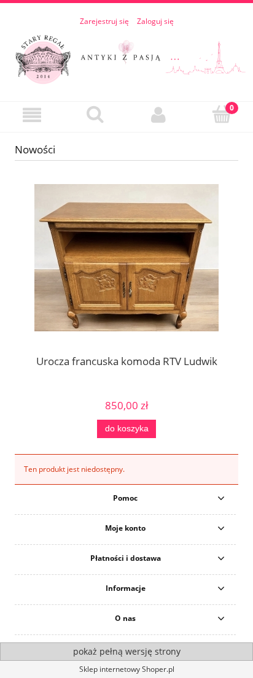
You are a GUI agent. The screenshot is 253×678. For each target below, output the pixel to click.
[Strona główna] (126, 57)
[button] (31, 115)
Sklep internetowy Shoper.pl (126, 669)
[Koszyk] (221, 114)
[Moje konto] (158, 115)
